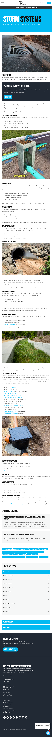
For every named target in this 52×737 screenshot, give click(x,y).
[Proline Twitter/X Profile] (7, 717)
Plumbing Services (8, 622)
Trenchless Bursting (7, 583)
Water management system (7, 556)
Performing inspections (10, 471)
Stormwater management (21, 554)
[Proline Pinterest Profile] (26, 717)
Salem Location (7, 692)
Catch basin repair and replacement (14, 397)
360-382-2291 (6, 681)
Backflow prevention (10, 324)
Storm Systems (6, 571)
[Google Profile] (4, 717)
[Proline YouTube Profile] (20, 717)
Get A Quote (8, 96)
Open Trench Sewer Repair (9, 603)
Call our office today (17, 504)
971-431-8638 (42, 3)
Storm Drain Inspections (7, 549)
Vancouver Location (8, 676)
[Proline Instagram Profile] (17, 717)
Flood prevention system (32, 554)
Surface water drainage (38, 551)
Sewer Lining (6, 599)
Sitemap (24, 729)
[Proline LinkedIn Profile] (23, 717)
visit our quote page (9, 643)
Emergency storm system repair (13, 395)
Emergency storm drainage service (20, 549)
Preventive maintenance (11, 413)
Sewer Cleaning (6, 611)
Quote (49, 3)
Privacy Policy (12, 729)
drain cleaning (12, 387)
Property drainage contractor (8, 554)
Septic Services (7, 627)
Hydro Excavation (7, 607)
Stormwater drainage (43, 556)
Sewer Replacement (7, 579)
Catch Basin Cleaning (8, 587)
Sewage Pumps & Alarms (8, 575)
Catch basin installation (16, 551)
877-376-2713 (6, 706)
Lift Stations (6, 595)
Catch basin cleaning (10, 393)
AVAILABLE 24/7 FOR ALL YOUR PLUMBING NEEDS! (26, 7)
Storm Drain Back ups (43, 549)
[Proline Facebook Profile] (14, 717)
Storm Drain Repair (6, 551)
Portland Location (8, 684)
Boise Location (7, 700)
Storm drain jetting (9, 391)
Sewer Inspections (7, 591)
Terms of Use (6, 729)
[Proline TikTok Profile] (11, 717)
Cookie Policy (19, 729)
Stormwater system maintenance (13, 405)
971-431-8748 (6, 689)
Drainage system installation (32, 556)
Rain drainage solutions (27, 551)
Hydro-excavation (9, 411)
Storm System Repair (33, 549)
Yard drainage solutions (20, 556)
